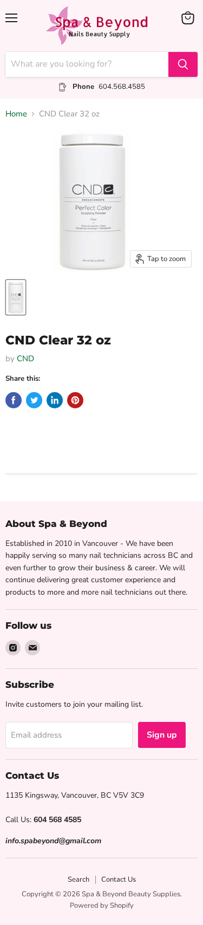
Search (78, 879)
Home (16, 114)
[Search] (183, 64)
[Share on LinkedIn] (55, 400)
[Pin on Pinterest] (75, 400)
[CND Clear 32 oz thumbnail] (15, 297)
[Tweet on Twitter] (34, 400)
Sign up (162, 735)
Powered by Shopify (102, 905)
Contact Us (118, 879)
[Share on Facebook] (13, 400)
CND (25, 358)
